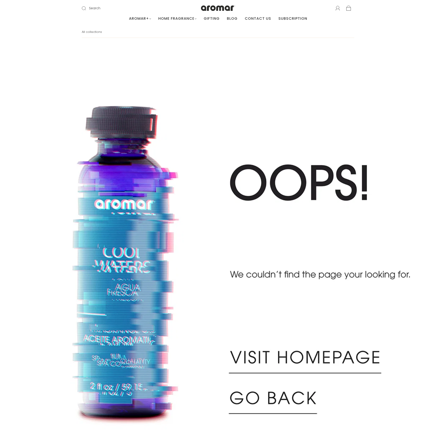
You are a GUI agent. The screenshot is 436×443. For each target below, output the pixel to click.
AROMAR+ (139, 18)
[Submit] (87, 8)
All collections (92, 32)
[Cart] (348, 8)
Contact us (258, 18)
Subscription (292, 18)
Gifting (212, 18)
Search (94, 8)
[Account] (337, 8)
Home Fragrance (176, 18)
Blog (232, 18)
